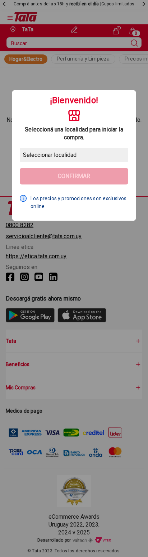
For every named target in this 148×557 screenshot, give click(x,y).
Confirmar (74, 176)
